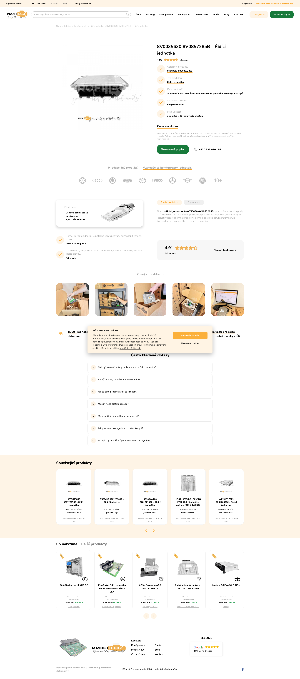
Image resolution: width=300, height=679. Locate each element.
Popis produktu (169, 202)
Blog (226, 14)
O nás (216, 14)
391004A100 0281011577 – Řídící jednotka (150, 502)
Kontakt (238, 14)
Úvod (138, 14)
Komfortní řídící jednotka (111, 607)
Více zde (71, 258)
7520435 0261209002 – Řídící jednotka (112, 501)
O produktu (194, 202)
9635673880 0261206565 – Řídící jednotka (73, 502)
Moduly (226, 607)
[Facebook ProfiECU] (243, 670)
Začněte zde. (288, 3)
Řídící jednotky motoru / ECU (188, 607)
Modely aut (184, 14)
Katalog (150, 14)
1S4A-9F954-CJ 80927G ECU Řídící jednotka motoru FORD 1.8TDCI (188, 502)
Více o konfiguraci (76, 243)
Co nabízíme (201, 14)
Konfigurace (166, 14)
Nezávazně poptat (282, 14)
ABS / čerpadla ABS (150, 607)
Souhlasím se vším (190, 335)
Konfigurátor (259, 14)
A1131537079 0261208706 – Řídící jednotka (226, 502)
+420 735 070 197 (38, 3)
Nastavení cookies (190, 343)
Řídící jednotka (74, 607)
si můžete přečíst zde (130, 348)
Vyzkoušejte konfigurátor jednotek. (167, 168)
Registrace (247, 3)
